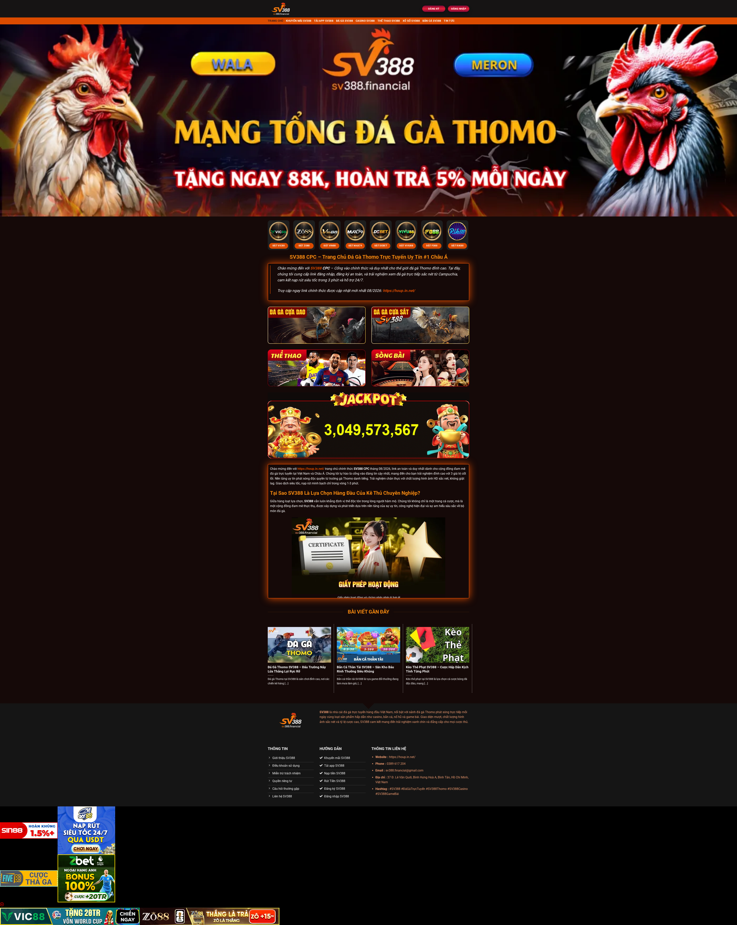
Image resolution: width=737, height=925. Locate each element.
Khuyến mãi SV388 (298, 20)
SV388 (315, 268)
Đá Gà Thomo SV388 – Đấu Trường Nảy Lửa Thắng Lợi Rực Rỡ (297, 669)
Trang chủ (275, 20)
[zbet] (86, 878)
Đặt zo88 (304, 245)
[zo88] (209, 916)
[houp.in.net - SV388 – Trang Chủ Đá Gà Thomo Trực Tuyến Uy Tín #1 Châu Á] (292, 8)
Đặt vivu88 (406, 245)
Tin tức (449, 20)
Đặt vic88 (279, 245)
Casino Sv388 (365, 20)
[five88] (29, 878)
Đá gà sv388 (344, 20)
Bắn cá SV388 (431, 20)
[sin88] (29, 830)
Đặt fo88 (431, 245)
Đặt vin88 (330, 245)
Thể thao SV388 (389, 20)
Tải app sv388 (323, 20)
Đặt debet (380, 245)
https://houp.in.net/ (399, 290)
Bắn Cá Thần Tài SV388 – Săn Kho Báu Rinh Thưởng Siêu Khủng (365, 669)
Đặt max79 (355, 245)
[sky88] (86, 830)
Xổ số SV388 (411, 20)
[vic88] (70, 916)
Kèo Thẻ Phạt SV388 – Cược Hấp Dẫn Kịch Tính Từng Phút (437, 669)
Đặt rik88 (457, 245)
